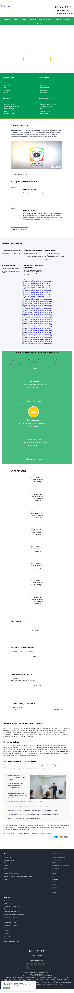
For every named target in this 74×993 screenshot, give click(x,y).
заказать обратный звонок (65, 14)
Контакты (37, 23)
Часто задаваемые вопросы (11, 873)
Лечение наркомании (10, 83)
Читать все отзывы (19, 230)
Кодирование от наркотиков (60, 865)
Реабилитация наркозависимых (61, 871)
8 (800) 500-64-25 (64, 10)
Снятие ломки (56, 860)
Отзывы (33, 19)
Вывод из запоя (45, 85)
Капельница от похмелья (11, 917)
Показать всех (58, 709)
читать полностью (48, 199)
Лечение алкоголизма (46, 83)
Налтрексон (55, 868)
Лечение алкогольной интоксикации (14, 914)
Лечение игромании (10, 104)
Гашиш (54, 892)
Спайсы (6, 85)
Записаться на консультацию (37, 59)
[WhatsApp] (67, 837)
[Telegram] (62, 837)
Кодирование (44, 90)
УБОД (54, 863)
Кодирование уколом (10, 922)
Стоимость (7, 865)
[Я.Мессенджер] (55, 837)
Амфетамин (7, 90)
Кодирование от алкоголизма (12, 906)
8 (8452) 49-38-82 (64, 7)
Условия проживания (46, 106)
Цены (24, 19)
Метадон (54, 890)
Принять (6, 988)
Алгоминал (7, 933)
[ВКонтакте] (57, 837)
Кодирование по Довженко (11, 925)
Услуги (16, 19)
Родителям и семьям (62, 19)
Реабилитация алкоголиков (11, 941)
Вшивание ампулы (9, 920)
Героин (6, 92)
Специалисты (7, 857)
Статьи (5, 879)
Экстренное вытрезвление (11, 911)
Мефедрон (55, 879)
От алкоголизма (45, 111)
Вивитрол (6, 939)
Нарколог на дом (45, 88)
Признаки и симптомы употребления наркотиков (18, 876)
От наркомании (44, 109)
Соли (5, 88)
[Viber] (65, 837)
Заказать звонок (37, 955)
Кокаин (54, 887)
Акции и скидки (45, 19)
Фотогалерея (7, 863)
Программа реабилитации (48, 104)
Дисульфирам (8, 936)
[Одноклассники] (60, 837)
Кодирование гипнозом (10, 928)
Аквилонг (6, 930)
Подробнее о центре (20, 175)
